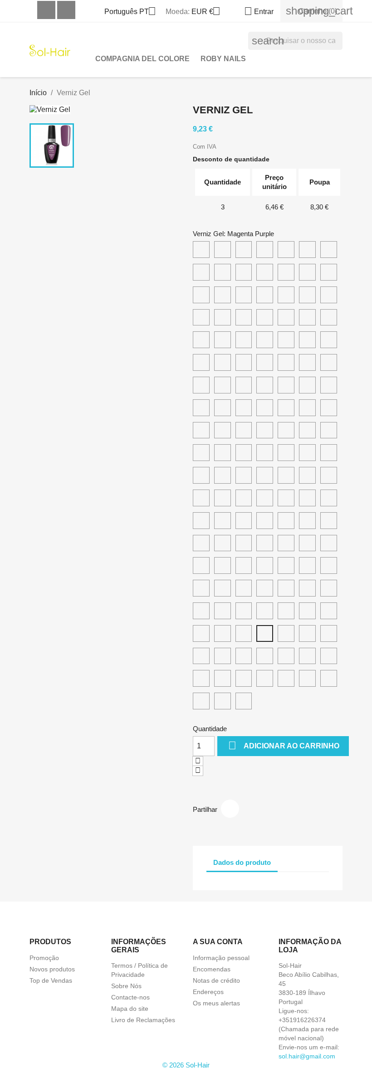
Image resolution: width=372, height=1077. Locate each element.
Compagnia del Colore (142, 59)
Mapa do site (129, 1008)
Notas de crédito (216, 980)
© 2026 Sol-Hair (186, 1065)
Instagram (66, 10)
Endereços (208, 991)
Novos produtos (52, 969)
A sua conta (218, 942)
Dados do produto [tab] (242, 862)
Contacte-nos (130, 997)
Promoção (44, 957)
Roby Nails (223, 59)
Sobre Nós (126, 986)
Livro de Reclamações (143, 1020)
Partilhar (230, 809)
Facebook (46, 10)
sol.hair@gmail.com (307, 1056)
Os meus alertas (216, 1003)
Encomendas (211, 969)
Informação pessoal (221, 957)
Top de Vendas (50, 980)
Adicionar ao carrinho (283, 745)
